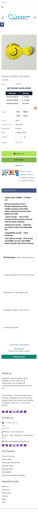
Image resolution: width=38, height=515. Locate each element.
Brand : (4, 120)
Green (25, 116)
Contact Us (6, 490)
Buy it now (19, 165)
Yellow (25, 112)
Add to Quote (19, 160)
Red (18, 112)
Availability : (6, 128)
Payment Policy (27, 180)
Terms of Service (8, 456)
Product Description (9, 190)
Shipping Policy (27, 177)
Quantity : (5, 137)
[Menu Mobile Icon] (3, 17)
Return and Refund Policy (11, 462)
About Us (5, 486)
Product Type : (7, 124)
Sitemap (5, 496)
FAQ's (4, 502)
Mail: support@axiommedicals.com (16, 441)
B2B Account (6, 493)
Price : (4, 84)
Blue (18, 116)
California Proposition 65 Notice (13, 475)
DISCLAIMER (6, 472)
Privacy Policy (7, 459)
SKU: (3, 132)
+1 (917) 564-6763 (16, 432)
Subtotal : (4, 143)
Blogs (4, 499)
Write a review (19, 357)
